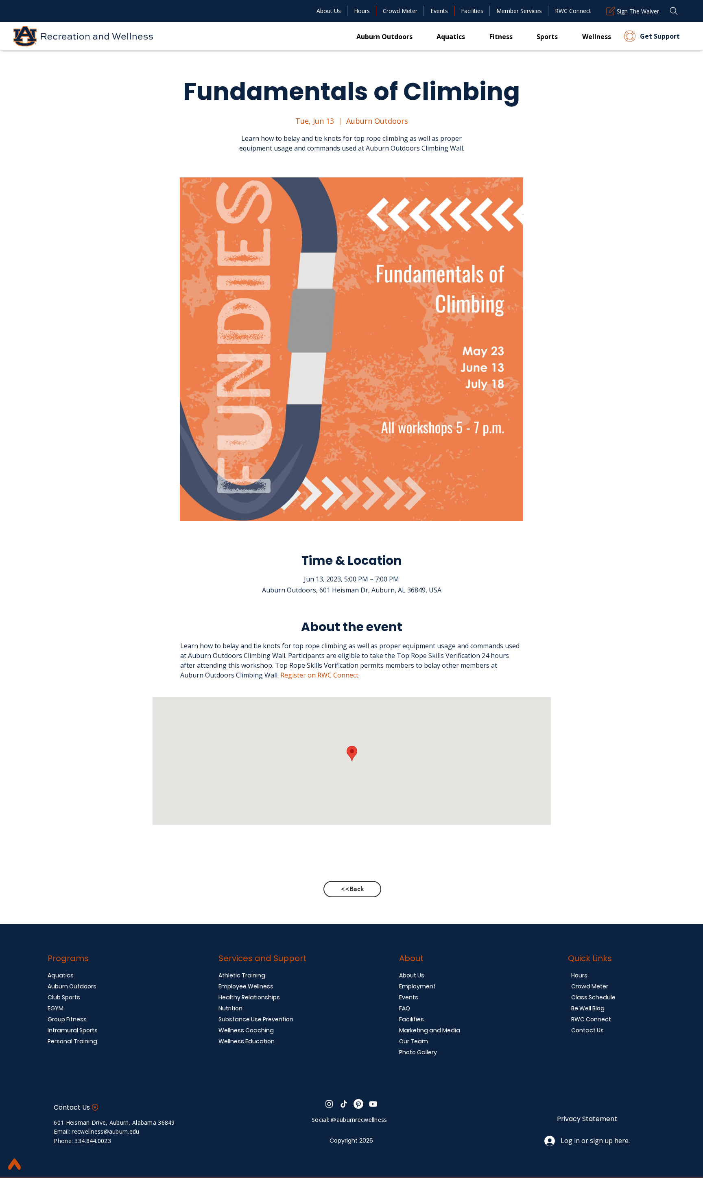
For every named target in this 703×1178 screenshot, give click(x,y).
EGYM (55, 1008)
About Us (411, 975)
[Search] (673, 11)
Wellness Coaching (246, 1030)
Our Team (413, 1041)
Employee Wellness (245, 986)
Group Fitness (67, 1019)
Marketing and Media (429, 1030)
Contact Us (587, 1030)
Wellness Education (246, 1041)
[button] (489, 36)
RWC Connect (591, 1019)
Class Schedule (593, 997)
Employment (417, 986)
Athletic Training (241, 975)
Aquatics (61, 975)
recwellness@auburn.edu (105, 1131)
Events (408, 997)
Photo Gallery (418, 1052)
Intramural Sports (73, 1030)
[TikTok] (344, 1104)
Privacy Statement (587, 1118)
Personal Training (72, 1041)
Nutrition (230, 1008)
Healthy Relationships (249, 997)
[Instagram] (329, 1104)
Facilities (411, 1019)
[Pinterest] (358, 1104)
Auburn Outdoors (72, 986)
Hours (579, 975)
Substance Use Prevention (255, 1019)
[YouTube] (373, 1104)
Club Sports (64, 997)
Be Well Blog (588, 1008)
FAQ (404, 1008)
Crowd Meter (589, 986)
